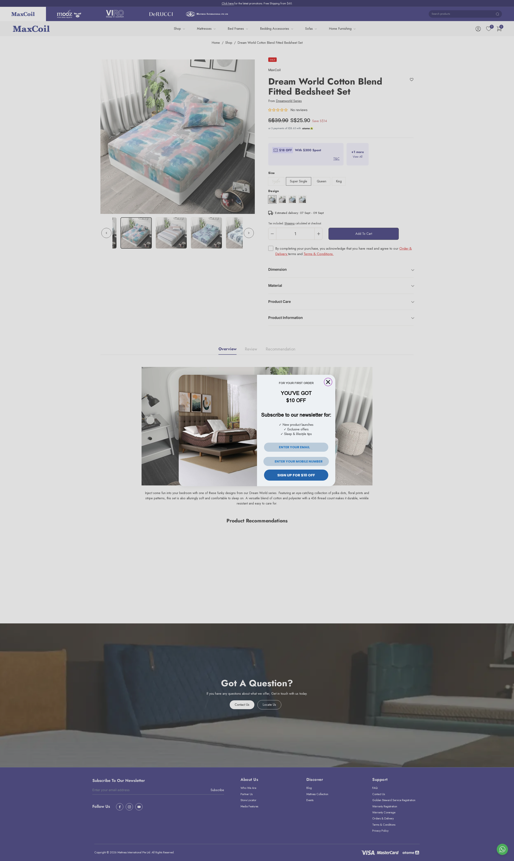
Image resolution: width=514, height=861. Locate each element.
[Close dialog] (328, 382)
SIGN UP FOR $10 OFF (296, 475)
